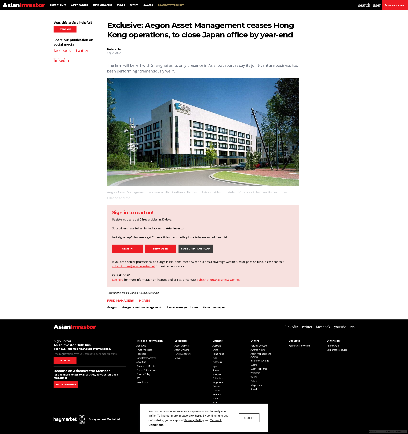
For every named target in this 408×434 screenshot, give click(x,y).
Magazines (256, 385)
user (377, 5)
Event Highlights (259, 368)
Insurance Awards (260, 360)
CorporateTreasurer (337, 349)
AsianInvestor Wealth (299, 345)
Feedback (65, 29)
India (214, 357)
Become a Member (146, 366)
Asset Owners (182, 349)
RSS (138, 378)
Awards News (258, 349)
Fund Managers (120, 300)
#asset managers (214, 307)
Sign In (127, 248)
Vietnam (216, 394)
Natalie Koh (114, 49)
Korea (215, 370)
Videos (254, 376)
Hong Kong (218, 353)
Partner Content (259, 345)
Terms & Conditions (146, 370)
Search (254, 389)
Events (254, 364)
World (215, 398)
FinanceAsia (333, 345)
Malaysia (217, 374)
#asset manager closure (182, 307)
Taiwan (216, 386)
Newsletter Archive (146, 357)
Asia (214, 402)
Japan (215, 366)
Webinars (255, 372)
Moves (144, 300)
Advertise (141, 361)
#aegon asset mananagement (141, 307)
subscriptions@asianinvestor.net (133, 266)
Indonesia (217, 361)
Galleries (255, 381)
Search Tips (142, 382)
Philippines (217, 378)
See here (117, 280)
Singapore (217, 382)
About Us (141, 345)
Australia (216, 345)
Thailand (216, 390)
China (215, 349)
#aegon (112, 307)
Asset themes (182, 345)
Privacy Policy (143, 374)
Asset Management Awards (261, 355)
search (364, 5)
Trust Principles (144, 349)
